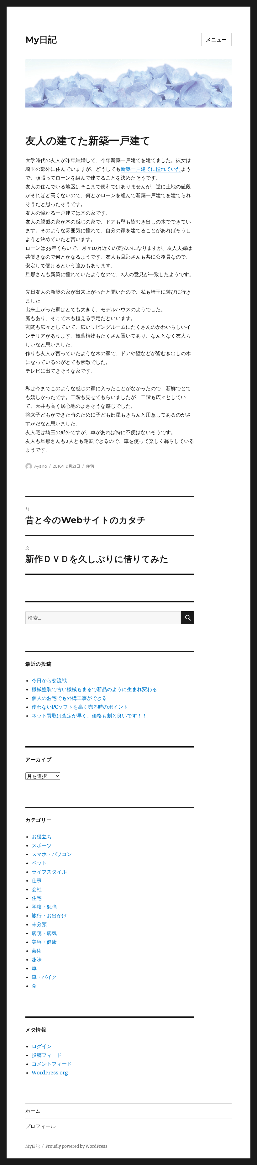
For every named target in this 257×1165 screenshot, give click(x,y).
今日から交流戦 (49, 680)
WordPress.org (50, 1072)
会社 (37, 889)
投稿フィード (47, 1055)
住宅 (90, 466)
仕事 (37, 880)
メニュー (216, 40)
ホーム (32, 1111)
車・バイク (44, 977)
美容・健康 (44, 942)
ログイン (42, 1046)
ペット (39, 863)
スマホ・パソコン (52, 854)
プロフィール (40, 1126)
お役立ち (42, 836)
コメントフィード (52, 1064)
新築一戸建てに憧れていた (151, 169)
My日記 (41, 39)
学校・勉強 (44, 907)
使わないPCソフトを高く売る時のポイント (80, 707)
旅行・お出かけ (49, 915)
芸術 (37, 950)
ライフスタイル (49, 872)
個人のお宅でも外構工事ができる (69, 698)
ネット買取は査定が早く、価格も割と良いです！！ (89, 715)
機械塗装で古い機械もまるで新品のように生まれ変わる (94, 689)
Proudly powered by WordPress (76, 1146)
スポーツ (42, 845)
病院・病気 (44, 933)
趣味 (37, 959)
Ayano (40, 466)
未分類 (39, 924)
